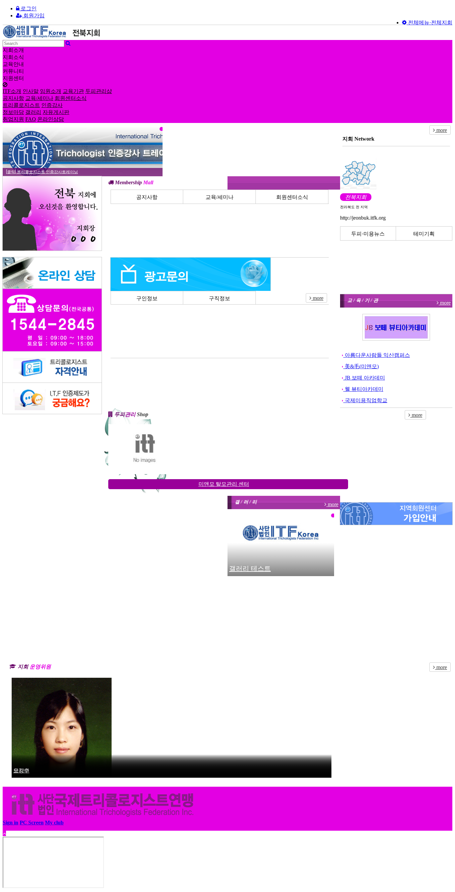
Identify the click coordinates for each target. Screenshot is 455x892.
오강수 (21, 770)
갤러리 (33, 112)
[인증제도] (52, 398)
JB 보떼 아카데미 (364, 378)
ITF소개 (12, 91)
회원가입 (33, 15)
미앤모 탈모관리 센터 (224, 484)
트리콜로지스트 (21, 105)
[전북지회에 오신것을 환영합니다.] (52, 213)
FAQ (30, 119)
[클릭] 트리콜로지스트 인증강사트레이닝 (42, 172)
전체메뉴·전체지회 (429, 22)
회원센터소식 (71, 98)
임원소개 (50, 91)
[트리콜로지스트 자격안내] (52, 367)
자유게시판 (56, 112)
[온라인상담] (52, 273)
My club (54, 822)
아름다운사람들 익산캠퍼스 (376, 355)
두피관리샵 (98, 91)
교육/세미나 (39, 98)
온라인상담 (50, 119)
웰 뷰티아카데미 (363, 389)
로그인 (28, 8)
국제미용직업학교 (365, 400)
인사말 (31, 91)
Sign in (10, 822)
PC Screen (32, 822)
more (317, 298)
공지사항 (13, 98)
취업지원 (13, 119)
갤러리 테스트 (250, 568)
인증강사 (52, 105)
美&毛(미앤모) (361, 366)
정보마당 (13, 112)
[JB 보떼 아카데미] (396, 327)
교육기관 (73, 91)
